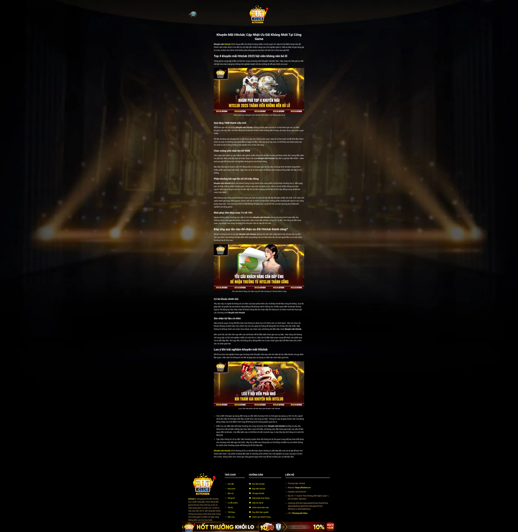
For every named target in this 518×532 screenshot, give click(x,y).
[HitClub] (259, 14)
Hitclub (227, 44)
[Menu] (192, 14)
